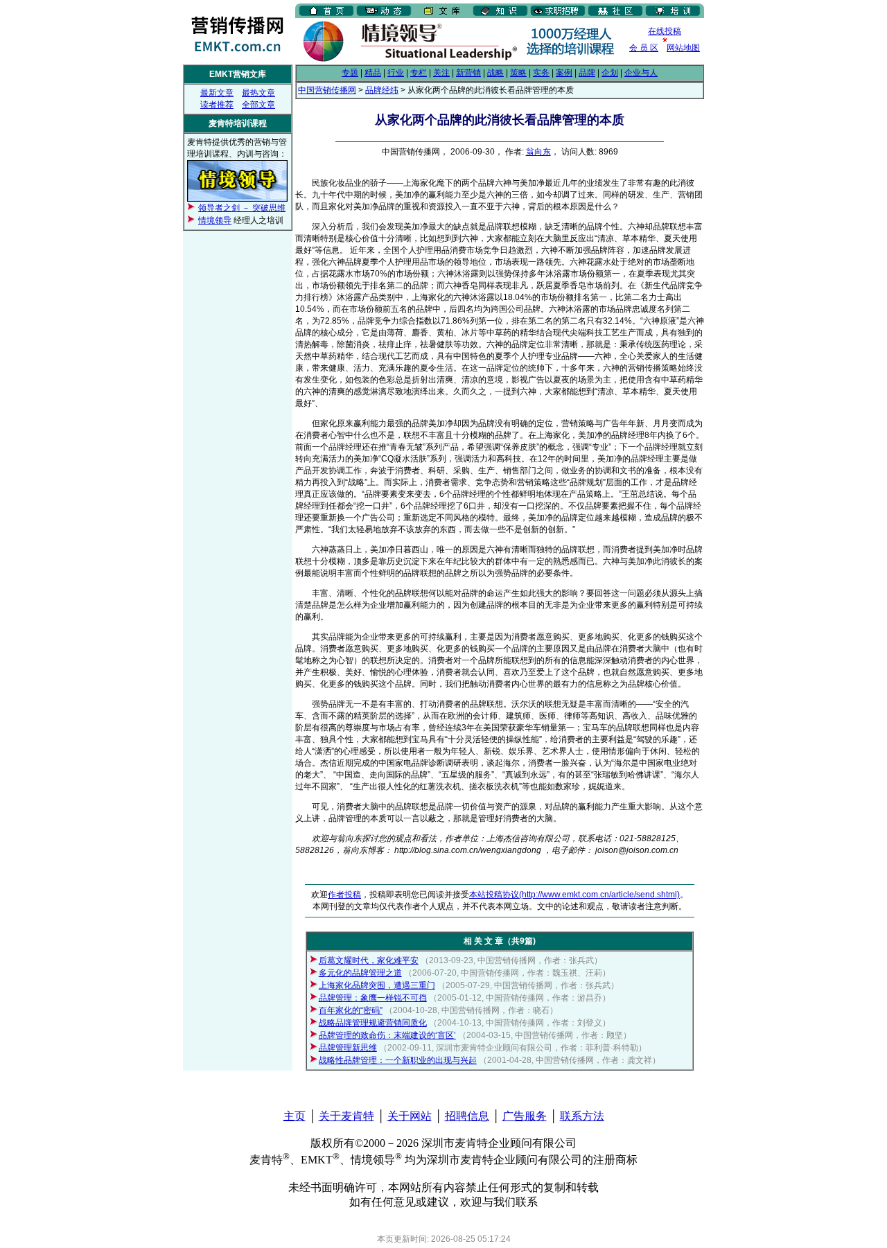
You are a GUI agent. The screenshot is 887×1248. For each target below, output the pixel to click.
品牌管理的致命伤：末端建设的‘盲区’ (387, 1035)
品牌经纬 (381, 90)
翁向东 (538, 152)
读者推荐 (217, 104)
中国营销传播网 (327, 90)
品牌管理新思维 (348, 1048)
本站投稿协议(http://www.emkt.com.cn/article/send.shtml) (574, 894)
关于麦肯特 (346, 1116)
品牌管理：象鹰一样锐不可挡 (373, 998)
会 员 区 (643, 48)
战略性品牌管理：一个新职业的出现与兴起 (398, 1060)
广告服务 (524, 1116)
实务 (541, 73)
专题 (350, 73)
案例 (564, 73)
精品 (373, 73)
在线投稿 (664, 31)
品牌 (587, 73)
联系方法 (582, 1116)
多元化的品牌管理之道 (360, 973)
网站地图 (683, 48)
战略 (495, 73)
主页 (294, 1116)
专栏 (418, 73)
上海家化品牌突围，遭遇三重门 (377, 985)
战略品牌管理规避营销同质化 (373, 1023)
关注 (441, 73)
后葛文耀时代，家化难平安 (369, 960)
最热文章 (258, 93)
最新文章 (217, 93)
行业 (395, 73)
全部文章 (258, 104)
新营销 (468, 73)
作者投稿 (344, 894)
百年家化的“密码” (351, 1010)
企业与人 (641, 73)
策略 (518, 73)
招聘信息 (467, 1116)
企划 (609, 73)
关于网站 (409, 1116)
